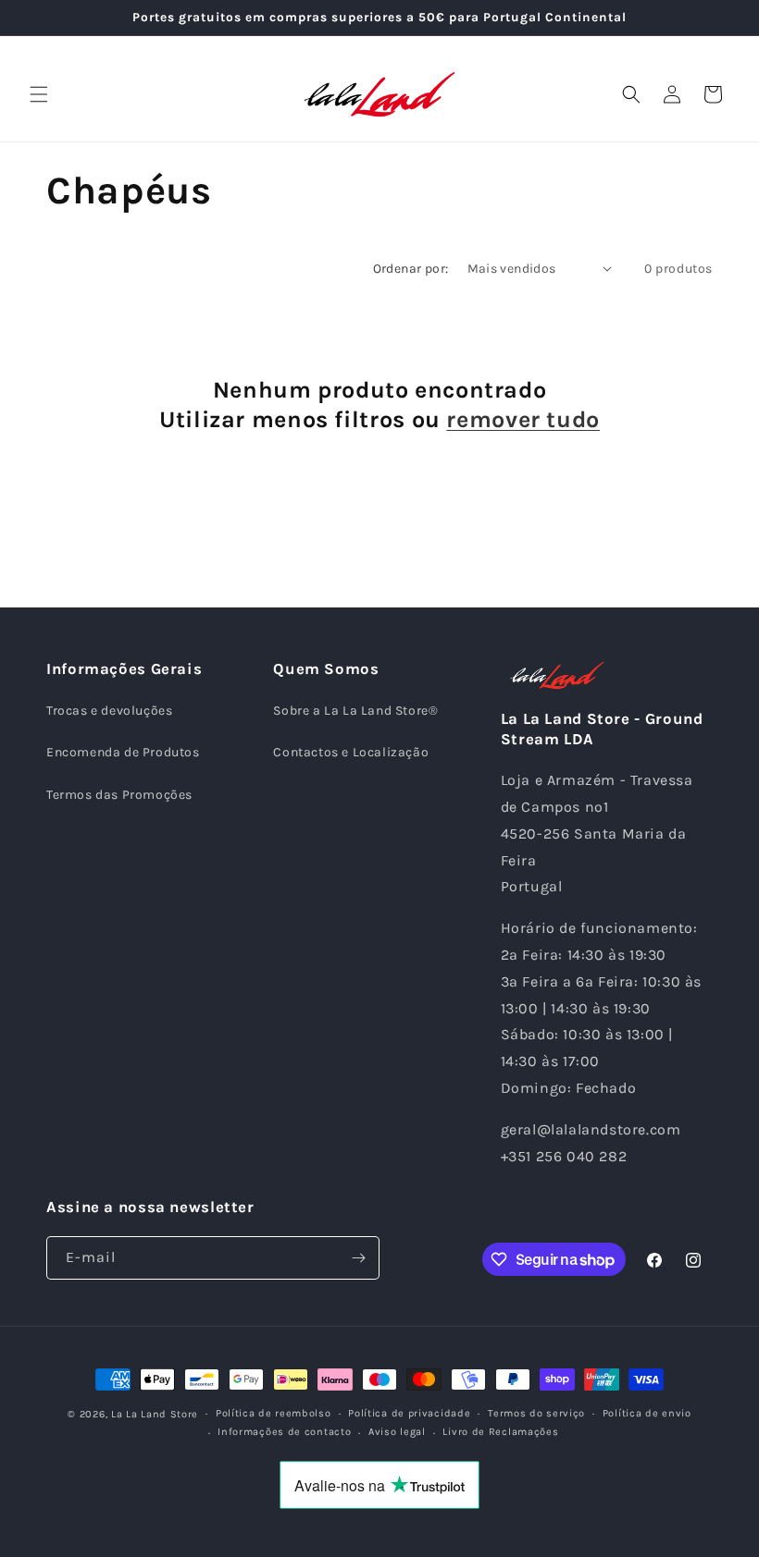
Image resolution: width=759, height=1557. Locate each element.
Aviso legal (397, 1432)
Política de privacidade (409, 1413)
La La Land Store (154, 1414)
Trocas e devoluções (109, 710)
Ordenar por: (411, 268)
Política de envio (647, 1413)
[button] (39, 94)
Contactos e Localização (351, 752)
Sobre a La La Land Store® (355, 710)
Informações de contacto (284, 1432)
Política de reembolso (273, 1413)
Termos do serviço (536, 1413)
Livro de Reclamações (500, 1432)
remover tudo (523, 419)
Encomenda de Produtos (123, 752)
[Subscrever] (358, 1258)
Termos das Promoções (119, 795)
